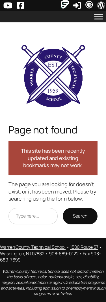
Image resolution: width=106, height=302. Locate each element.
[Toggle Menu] (98, 16)
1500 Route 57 (84, 247)
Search (80, 216)
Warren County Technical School (33, 247)
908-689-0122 (64, 253)
